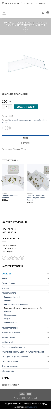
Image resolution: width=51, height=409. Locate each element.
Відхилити (32, 407)
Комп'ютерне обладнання (13, 347)
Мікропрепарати (10, 315)
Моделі (7, 319)
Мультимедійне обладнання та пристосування (23, 352)
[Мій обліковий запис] (43, 12)
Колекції (7, 311)
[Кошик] (47, 12)
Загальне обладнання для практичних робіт (26, 24)
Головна (9, 23)
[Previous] (1, 186)
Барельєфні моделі (12, 297)
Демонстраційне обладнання (16, 304)
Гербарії (7, 301)
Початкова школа (10, 361)
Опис (25, 138)
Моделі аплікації (10, 322)
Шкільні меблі (8, 371)
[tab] (25, 137)
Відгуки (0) (25, 143)
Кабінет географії (10, 328)
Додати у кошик (26, 107)
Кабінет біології (25, 23)
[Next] (49, 186)
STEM (4, 278)
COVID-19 (6, 273)
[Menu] (4, 13)
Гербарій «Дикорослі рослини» (10, 196)
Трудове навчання (10, 366)
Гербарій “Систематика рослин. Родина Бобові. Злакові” (36, 197)
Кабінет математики (11, 332)
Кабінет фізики (8, 337)
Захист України (8, 283)
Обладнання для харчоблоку (15, 356)
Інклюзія (5, 288)
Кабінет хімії (7, 342)
